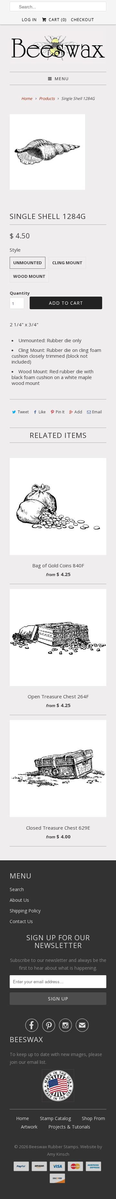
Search (17, 889)
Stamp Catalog (55, 1118)
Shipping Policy (25, 911)
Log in (29, 19)
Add (78, 412)
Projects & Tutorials (69, 1127)
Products (47, 98)
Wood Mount (29, 276)
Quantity (20, 293)
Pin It (60, 412)
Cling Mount (67, 263)
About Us (19, 900)
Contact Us (21, 921)
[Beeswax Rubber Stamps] (58, 48)
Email (97, 412)
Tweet (23, 412)
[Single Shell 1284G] (47, 152)
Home (22, 1118)
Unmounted (27, 263)
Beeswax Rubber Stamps (53, 1147)
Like (42, 412)
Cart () (56, 19)
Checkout (82, 19)
